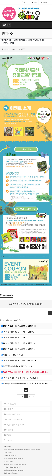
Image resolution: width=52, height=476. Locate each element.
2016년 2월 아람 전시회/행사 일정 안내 (19, 349)
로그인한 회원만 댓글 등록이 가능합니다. (26, 304)
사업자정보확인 (8, 461)
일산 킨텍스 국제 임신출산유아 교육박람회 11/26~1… (25, 372)
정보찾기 (45, 2)
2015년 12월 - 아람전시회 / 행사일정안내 (20, 378)
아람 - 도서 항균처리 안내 (14, 355)
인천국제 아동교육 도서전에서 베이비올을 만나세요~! (25, 383)
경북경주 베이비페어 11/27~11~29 (17, 366)
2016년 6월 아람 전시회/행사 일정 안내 (19, 326)
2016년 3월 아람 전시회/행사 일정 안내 (19, 343)
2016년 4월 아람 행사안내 (14, 337)
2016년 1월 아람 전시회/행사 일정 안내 (19, 360)
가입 (35, 2)
